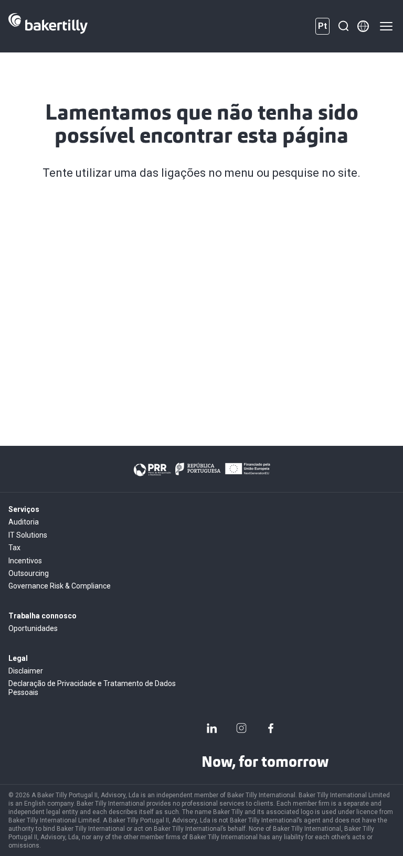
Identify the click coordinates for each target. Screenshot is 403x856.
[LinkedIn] (212, 728)
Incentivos (25, 561)
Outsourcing (28, 573)
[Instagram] (241, 728)
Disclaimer (25, 671)
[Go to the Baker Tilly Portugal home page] (48, 26)
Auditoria (23, 522)
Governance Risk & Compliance (59, 586)
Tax (14, 547)
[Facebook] (270, 728)
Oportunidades (33, 628)
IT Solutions (27, 535)
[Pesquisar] (343, 26)
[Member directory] (363, 26)
